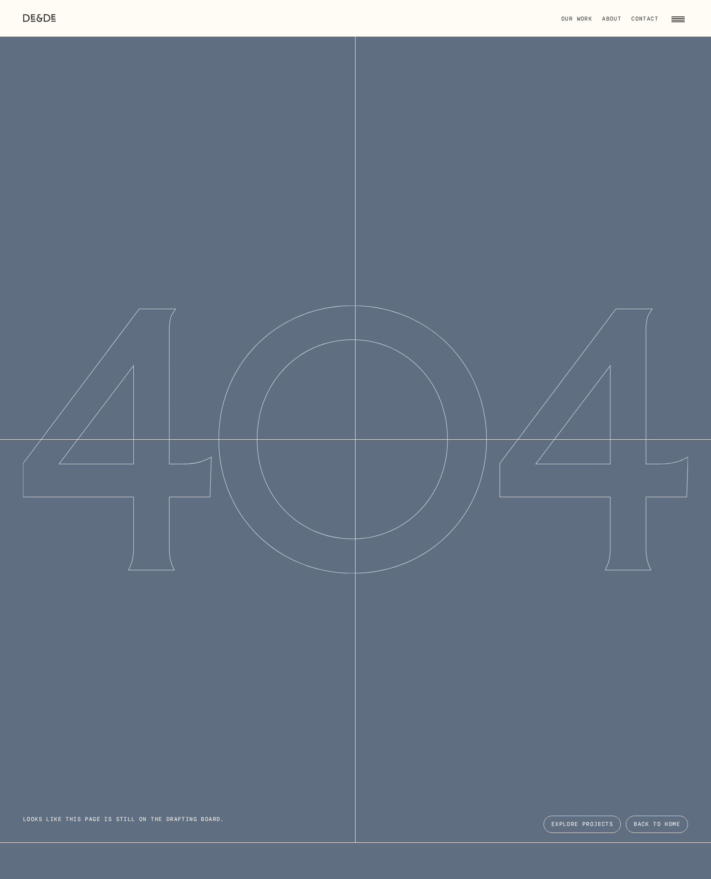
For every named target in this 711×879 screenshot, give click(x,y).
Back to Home (657, 824)
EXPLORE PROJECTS (582, 824)
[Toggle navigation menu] (678, 18)
